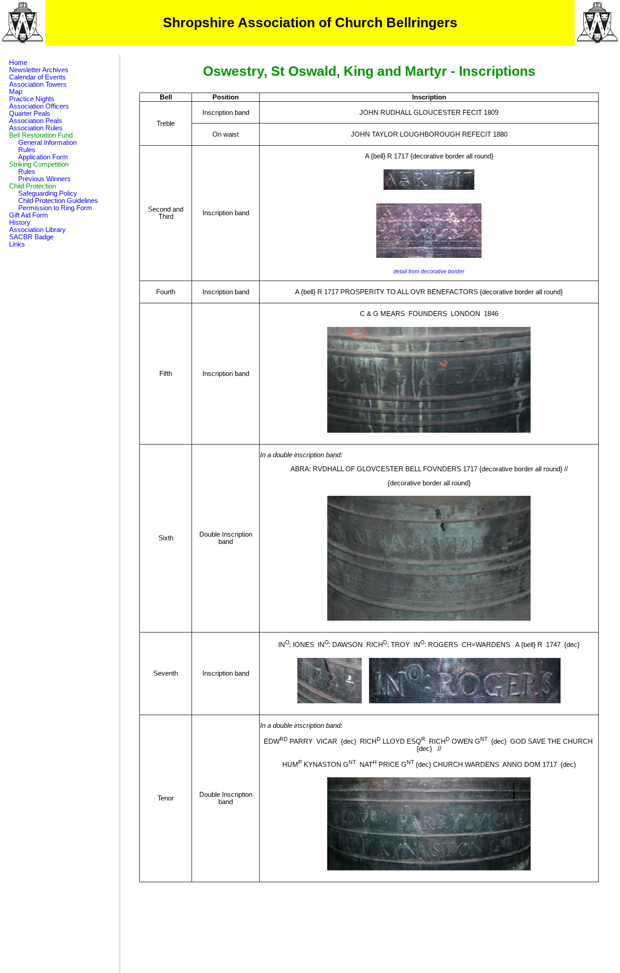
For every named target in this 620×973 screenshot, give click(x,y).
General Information (47, 142)
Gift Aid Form (28, 215)
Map (15, 91)
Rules (26, 149)
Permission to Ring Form (55, 208)
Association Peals (35, 120)
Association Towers (38, 84)
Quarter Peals (29, 113)
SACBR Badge (31, 237)
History (19, 222)
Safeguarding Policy (47, 193)
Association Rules (36, 128)
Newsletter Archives (39, 70)
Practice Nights (31, 99)
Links (17, 244)
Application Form (43, 157)
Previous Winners (44, 179)
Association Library (37, 229)
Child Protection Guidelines (58, 200)
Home (18, 62)
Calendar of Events (37, 77)
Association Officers (39, 106)
